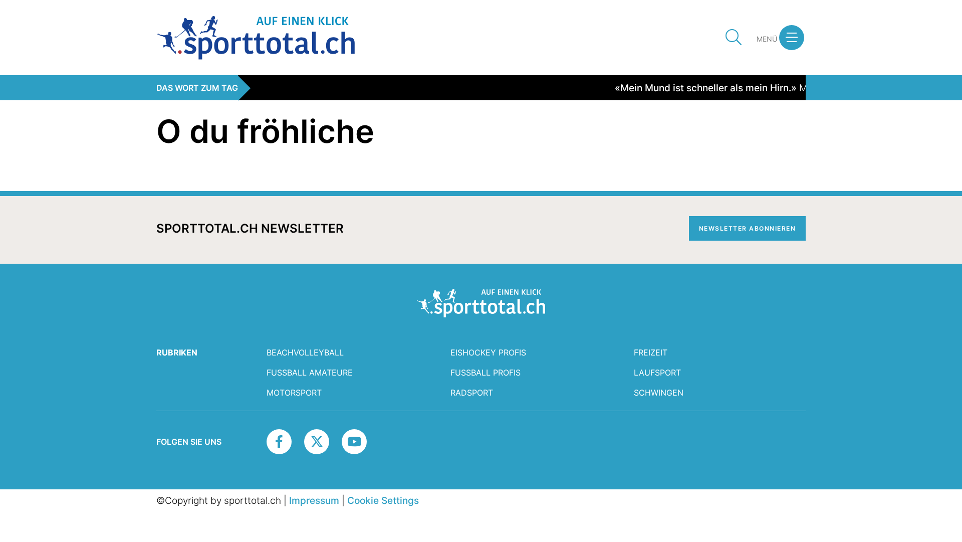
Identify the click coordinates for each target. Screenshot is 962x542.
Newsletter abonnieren (747, 228)
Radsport (471, 393)
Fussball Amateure (310, 373)
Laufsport (657, 373)
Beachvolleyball (305, 352)
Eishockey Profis (488, 352)
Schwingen (658, 393)
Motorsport (294, 393)
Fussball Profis (485, 373)
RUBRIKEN (176, 352)
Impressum (314, 500)
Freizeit (650, 352)
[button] (791, 37)
